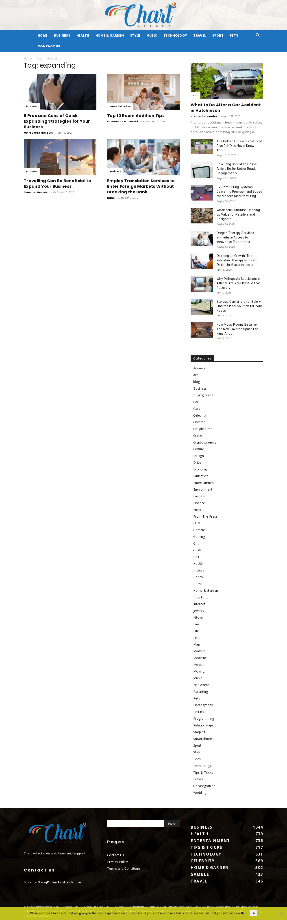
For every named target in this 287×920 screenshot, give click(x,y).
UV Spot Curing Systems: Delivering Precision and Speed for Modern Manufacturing (239, 191)
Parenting (200, 691)
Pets (234, 35)
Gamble (199, 530)
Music (151, 35)
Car (195, 95)
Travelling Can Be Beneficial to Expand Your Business (57, 183)
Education (200, 476)
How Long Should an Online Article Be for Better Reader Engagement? (237, 168)
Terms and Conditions (124, 868)
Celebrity (200, 415)
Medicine (200, 658)
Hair (196, 557)
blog (196, 381)
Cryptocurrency (204, 442)
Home (28, 58)
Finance (199, 503)
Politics (198, 712)
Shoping (199, 732)
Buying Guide (203, 395)
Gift (196, 543)
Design (198, 456)
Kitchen (198, 617)
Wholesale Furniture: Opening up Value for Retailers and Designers (238, 214)
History (198, 570)
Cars (196, 408)
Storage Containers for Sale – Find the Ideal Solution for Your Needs (239, 306)
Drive (197, 462)
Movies (198, 664)
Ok (253, 913)
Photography (203, 705)
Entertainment (204, 483)
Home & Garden (110, 35)
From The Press (205, 516)
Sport (218, 35)
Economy (200, 469)
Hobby (198, 577)
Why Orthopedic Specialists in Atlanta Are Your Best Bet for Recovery (238, 283)
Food (197, 509)
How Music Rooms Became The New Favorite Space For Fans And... (237, 329)
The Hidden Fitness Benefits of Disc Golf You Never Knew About (239, 145)
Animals (199, 368)
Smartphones (203, 739)
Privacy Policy (117, 862)
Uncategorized (204, 786)
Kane (111, 198)
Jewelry (198, 611)
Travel (199, 35)
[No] (281, 913)
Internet (199, 604)
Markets (199, 651)
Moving (198, 671)
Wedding (199, 792)
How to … (200, 597)
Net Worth (201, 685)
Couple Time (203, 429)
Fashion (199, 496)
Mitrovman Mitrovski (39, 133)
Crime (197, 435)
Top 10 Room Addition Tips (136, 115)
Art (195, 375)
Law (196, 624)
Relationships (203, 725)
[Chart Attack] (143, 15)
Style (135, 35)
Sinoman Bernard (37, 192)
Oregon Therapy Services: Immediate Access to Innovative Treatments (236, 237)
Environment (203, 489)
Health (82, 35)
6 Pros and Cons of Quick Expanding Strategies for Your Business (57, 121)
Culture (198, 449)
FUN (196, 523)
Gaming (199, 536)
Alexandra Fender (204, 116)
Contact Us (49, 46)
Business (62, 35)
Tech (197, 759)
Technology (175, 35)
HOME (43, 35)
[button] (257, 36)
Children (199, 422)
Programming (203, 718)
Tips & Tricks (203, 772)
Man (196, 644)
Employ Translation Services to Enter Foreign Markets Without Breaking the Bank (141, 186)
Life (196, 631)
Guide (197, 550)
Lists (196, 637)
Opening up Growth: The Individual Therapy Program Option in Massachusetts (237, 260)
